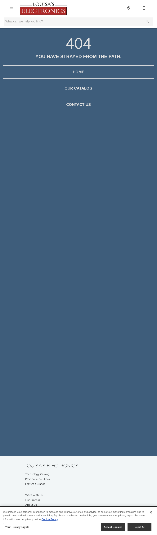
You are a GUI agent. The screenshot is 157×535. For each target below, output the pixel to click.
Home (78, 72)
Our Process (32, 499)
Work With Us (34, 494)
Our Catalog (78, 88)
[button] (11, 8)
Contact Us (78, 104)
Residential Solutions (37, 479)
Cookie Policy (50, 519)
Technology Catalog (37, 474)
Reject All (139, 527)
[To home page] (43, 8)
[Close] (151, 512)
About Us (31, 504)
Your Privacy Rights (17, 527)
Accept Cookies (113, 527)
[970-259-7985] (144, 8)
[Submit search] (147, 21)
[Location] (128, 8)
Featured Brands (35, 483)
